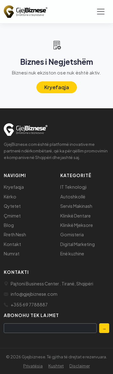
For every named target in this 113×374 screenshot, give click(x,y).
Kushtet (56, 365)
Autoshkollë (72, 196)
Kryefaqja (56, 87)
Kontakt (12, 244)
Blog (9, 225)
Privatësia (33, 365)
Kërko (10, 196)
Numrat (11, 253)
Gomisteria (72, 234)
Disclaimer (79, 365)
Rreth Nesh (15, 234)
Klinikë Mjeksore (76, 225)
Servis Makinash (76, 206)
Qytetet (12, 206)
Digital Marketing (77, 244)
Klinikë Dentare (75, 215)
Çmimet (12, 215)
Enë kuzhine (72, 253)
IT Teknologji (73, 187)
